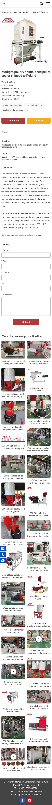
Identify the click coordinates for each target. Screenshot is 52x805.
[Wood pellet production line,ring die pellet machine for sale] (13, 593)
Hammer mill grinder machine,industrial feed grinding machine (13, 658)
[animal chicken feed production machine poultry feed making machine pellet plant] (39, 696)
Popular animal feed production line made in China (13, 683)
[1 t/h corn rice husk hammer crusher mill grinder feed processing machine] (39, 724)
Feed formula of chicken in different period (39, 422)
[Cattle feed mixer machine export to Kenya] (39, 612)
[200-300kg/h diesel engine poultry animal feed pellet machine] (39, 499)
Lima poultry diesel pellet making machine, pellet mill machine (13, 362)
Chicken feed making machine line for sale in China (38, 651)
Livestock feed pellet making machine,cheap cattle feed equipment (13, 477)
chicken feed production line (23, 12)
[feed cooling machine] (26, 41)
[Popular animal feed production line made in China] (13, 672)
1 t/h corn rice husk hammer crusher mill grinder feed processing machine (39, 740)
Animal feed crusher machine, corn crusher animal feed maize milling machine (13, 543)
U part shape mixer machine (38, 389)
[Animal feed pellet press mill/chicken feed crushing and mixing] (13, 560)
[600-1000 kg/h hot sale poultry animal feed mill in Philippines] (13, 727)
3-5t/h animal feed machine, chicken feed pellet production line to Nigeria (38, 481)
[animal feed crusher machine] (39, 584)
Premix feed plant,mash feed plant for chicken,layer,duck (13, 631)
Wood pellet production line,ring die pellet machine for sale (13, 609)
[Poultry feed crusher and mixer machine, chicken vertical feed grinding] (39, 669)
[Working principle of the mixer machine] (13, 698)
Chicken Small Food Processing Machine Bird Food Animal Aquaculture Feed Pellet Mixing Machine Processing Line (38, 534)
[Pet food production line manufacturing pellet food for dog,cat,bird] (39, 437)
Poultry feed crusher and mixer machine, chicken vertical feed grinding (38, 684)
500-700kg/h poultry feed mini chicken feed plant (13, 447)
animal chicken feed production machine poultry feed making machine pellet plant (38, 707)
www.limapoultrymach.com (19, 61)
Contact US (13, 120)
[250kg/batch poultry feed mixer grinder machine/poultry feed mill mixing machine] (13, 494)
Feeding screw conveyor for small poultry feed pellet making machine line (38, 362)
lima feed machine (34, 105)
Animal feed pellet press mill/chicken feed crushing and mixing (13, 576)
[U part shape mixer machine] (39, 377)
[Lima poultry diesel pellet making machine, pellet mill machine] (13, 350)
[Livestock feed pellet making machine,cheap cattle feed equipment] (13, 464)
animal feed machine (12, 105)
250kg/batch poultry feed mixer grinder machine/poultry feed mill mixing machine (13, 510)
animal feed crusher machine (39, 597)
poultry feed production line (15, 110)
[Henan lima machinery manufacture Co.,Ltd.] (15, 3)
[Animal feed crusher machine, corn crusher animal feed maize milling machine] (13, 527)
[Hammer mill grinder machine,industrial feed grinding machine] (13, 645)
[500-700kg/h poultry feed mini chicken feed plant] (13, 438)
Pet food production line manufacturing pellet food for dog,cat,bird (38, 449)
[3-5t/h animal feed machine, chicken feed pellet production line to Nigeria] (39, 466)
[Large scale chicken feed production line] (13, 757)
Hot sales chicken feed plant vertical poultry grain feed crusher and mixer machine (13, 395)
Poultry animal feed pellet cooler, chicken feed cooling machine (38, 569)
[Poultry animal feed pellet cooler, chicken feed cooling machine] (39, 553)
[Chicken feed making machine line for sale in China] (39, 639)
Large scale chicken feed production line (13, 769)
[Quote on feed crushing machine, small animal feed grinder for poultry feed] (13, 413)
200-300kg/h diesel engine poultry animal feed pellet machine (39, 514)
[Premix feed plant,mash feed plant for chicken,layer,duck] (13, 621)
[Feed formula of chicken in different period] (39, 407)
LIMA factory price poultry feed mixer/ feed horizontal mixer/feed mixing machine (38, 768)
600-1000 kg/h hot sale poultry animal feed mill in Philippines (13, 742)
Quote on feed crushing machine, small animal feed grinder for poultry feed (13, 428)
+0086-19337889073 (27, 788)
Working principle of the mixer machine (13, 710)
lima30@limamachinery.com (29, 791)
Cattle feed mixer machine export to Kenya (38, 624)
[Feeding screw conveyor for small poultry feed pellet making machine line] (39, 349)
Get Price (38, 120)
